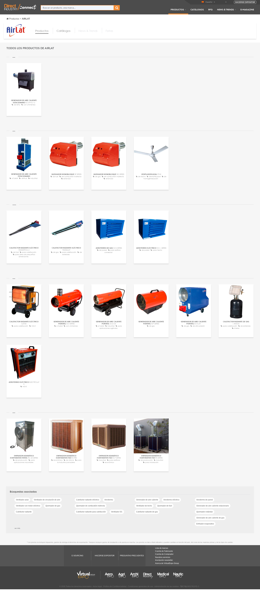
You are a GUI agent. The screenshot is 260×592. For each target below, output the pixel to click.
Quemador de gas (52, 506)
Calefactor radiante (24, 512)
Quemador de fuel (164, 506)
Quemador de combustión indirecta (90, 506)
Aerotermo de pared (204, 500)
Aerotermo (108, 500)
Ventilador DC (116, 512)
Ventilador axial (22, 500)
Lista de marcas (161, 548)
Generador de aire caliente (147, 500)
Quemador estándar (204, 512)
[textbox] (77, 7)
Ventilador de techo (144, 506)
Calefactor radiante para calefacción (91, 512)
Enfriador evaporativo (205, 524)
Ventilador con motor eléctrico (28, 506)
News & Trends (225, 9)
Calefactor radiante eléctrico (87, 500)
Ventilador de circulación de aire (47, 500)
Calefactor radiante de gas (147, 512)
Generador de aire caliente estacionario (212, 506)
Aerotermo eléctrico (171, 500)
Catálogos (197, 9)
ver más (17, 528)
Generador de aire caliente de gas (210, 518)
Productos (177, 9)
